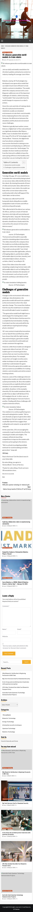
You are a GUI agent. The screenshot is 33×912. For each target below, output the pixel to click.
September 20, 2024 (13, 59)
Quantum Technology (8, 728)
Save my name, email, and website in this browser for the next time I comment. (15, 647)
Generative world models (12, 165)
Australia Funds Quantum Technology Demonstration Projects (13, 693)
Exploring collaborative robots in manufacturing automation (16, 523)
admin (5, 59)
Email (19, 629)
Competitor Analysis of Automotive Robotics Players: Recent (15, 553)
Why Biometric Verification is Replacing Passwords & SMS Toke (14, 674)
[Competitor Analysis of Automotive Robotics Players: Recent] (16, 539)
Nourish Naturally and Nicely (9, 741)
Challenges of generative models (15, 167)
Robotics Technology (7, 52)
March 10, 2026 (11, 805)
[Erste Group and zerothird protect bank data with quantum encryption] (16, 820)
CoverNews (25, 907)
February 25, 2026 (11, 586)
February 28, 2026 (11, 836)
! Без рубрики (6, 715)
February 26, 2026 (11, 556)
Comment (5, 606)
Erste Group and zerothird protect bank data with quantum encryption (15, 683)
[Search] (30, 40)
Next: (17, 488)
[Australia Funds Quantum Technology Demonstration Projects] (16, 882)
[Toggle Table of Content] (23, 162)
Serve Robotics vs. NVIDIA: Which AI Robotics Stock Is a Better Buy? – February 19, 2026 (15, 583)
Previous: (15, 484)
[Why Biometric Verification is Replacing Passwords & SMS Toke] (16, 759)
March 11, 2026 (11, 775)
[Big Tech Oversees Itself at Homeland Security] (16, 791)
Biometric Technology (8, 718)
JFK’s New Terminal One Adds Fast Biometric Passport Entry (15, 688)
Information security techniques (12, 725)
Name (4, 629)
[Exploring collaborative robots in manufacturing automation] (16, 509)
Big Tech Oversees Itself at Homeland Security (16, 678)
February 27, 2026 (11, 525)
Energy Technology (8, 721)
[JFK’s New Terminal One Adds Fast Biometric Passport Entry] (16, 851)
